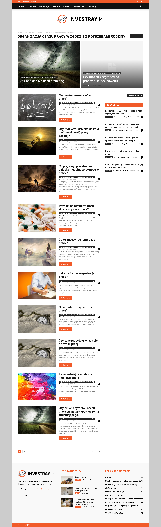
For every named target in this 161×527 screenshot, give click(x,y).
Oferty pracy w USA (114, 513)
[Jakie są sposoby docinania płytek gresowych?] (67, 491)
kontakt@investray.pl (42, 489)
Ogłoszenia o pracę (114, 495)
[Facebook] (138, 1)
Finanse (32, 6)
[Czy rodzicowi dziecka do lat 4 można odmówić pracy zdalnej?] (37, 141)
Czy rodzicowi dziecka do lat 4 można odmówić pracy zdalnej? (79, 132)
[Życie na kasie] (67, 480)
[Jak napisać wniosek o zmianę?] (49, 66)
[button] (140, 6)
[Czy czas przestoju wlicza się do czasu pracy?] (37, 353)
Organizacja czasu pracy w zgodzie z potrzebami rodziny (39, 77)
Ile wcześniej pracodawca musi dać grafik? (76, 376)
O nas (19, 1)
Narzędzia (109, 117)
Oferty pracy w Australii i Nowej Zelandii (123, 499)
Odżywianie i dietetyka (115, 492)
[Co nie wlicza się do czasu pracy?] (37, 319)
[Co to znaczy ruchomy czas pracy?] (37, 252)
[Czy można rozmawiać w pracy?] (37, 107)
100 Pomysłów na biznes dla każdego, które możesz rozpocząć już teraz (86, 502)
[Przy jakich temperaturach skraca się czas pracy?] (37, 218)
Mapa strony (139, 525)
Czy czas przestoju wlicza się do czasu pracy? (78, 342)
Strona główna (22, 32)
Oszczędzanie (79, 6)
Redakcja (23, 85)
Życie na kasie (80, 477)
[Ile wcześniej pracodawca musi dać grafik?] (37, 386)
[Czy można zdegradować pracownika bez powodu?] (112, 68)
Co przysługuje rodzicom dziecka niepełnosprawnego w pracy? (79, 170)
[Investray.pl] (80, 19)
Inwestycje (44, 6)
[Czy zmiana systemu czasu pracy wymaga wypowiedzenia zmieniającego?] (37, 420)
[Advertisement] (124, 192)
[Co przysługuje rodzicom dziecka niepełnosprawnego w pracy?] (37, 178)
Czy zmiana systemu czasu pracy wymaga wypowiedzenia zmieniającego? (79, 411)
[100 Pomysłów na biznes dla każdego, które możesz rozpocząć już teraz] (67, 502)
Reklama (26, 1)
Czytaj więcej (65, 120)
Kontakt (33, 1)
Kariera (56, 6)
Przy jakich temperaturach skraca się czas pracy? (76, 207)
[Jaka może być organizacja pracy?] (37, 285)
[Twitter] (141, 1)
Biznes (22, 6)
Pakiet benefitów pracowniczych (119, 502)
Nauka (66, 6)
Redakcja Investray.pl (121, 117)
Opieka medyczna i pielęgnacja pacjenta (123, 481)
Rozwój (92, 6)
